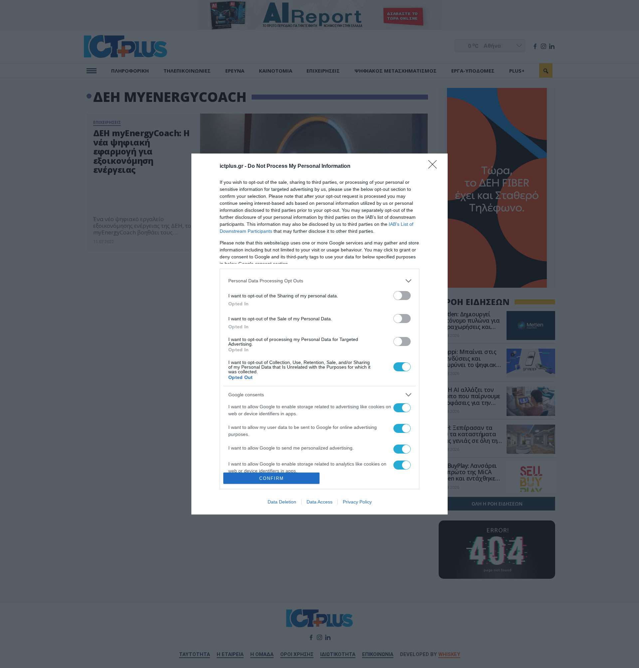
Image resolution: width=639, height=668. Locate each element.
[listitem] (319, 280)
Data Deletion (282, 501)
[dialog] (319, 334)
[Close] (434, 166)
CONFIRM (271, 478)
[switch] (402, 295)
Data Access (319, 501)
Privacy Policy (357, 501)
